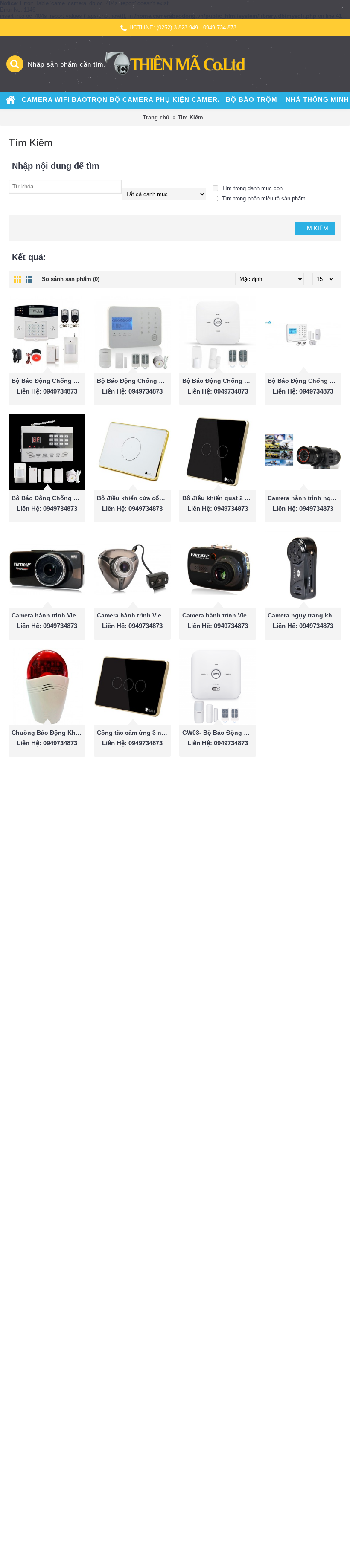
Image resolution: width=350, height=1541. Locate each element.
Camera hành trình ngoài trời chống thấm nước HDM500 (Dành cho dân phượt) (304, 498)
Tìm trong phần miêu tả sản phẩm (263, 198)
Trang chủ (156, 117)
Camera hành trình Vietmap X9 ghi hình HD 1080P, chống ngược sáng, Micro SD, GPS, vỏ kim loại (219, 615)
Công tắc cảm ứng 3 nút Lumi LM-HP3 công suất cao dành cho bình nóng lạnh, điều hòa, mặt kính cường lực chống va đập (134, 732)
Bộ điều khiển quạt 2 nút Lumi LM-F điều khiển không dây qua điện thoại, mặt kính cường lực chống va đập (219, 498)
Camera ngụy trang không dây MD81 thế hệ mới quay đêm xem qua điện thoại (304, 615)
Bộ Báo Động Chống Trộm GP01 (134, 380)
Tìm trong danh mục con (251, 188)
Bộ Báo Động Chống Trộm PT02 (48, 498)
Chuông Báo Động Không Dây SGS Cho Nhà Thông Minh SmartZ (48, 732)
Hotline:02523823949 (45, 1529)
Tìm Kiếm (190, 117)
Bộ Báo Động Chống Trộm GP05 (48, 380)
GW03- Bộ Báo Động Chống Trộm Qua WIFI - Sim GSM (219, 732)
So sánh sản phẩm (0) (70, 279)
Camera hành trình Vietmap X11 (134, 615)
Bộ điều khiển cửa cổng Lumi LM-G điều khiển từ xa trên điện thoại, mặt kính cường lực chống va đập (134, 498)
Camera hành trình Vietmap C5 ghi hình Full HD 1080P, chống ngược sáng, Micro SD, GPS (48, 615)
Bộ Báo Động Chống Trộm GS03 (219, 380)
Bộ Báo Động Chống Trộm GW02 (304, 380)
